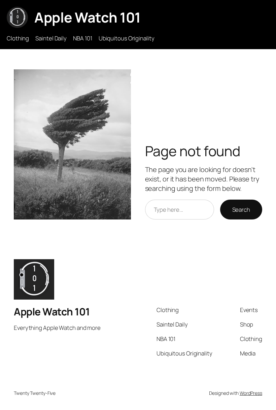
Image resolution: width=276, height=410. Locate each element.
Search (241, 209)
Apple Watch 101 (87, 17)
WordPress (251, 393)
